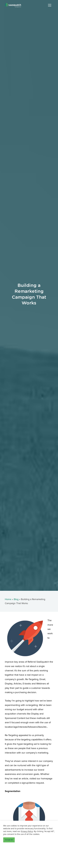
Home (8, 599)
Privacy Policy (27, 831)
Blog (16, 599)
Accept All (9, 840)
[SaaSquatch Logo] (15, 5)
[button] (49, 5)
